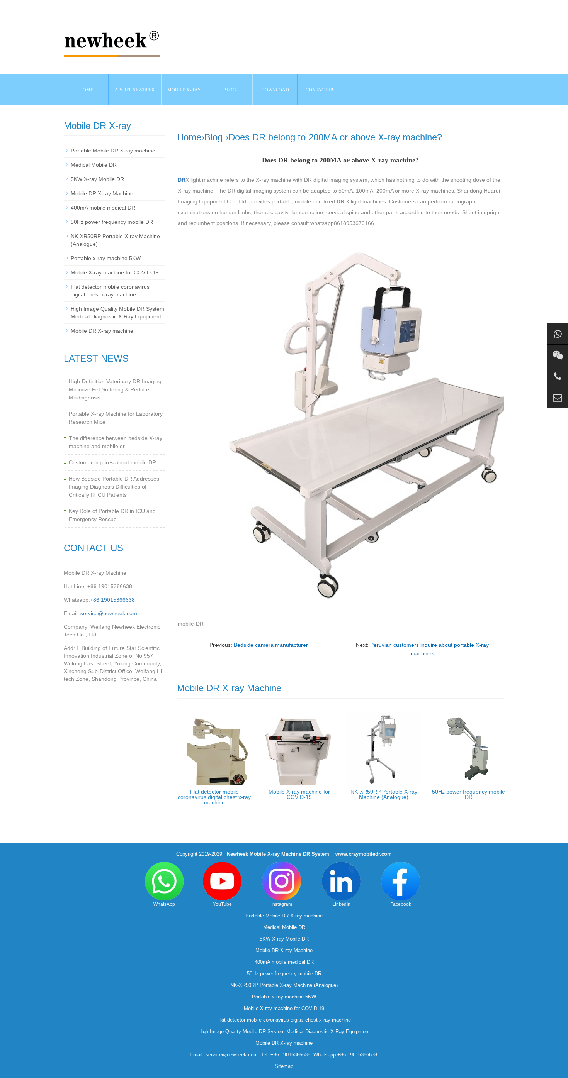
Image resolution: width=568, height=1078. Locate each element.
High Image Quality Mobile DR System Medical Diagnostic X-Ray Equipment (284, 1031)
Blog (213, 137)
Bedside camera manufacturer (271, 645)
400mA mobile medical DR (103, 208)
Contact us (320, 90)
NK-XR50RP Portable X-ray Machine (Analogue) (383, 794)
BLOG (229, 90)
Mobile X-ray (184, 90)
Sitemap (284, 1066)
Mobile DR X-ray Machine (102, 193)
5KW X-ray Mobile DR (97, 179)
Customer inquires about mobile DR (112, 462)
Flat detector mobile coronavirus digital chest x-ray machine (214, 797)
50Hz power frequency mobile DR (468, 794)
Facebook (400, 904)
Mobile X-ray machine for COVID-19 (299, 794)
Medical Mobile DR (94, 165)
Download (275, 90)
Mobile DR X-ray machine (102, 331)
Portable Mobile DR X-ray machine (113, 150)
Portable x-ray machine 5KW (106, 258)
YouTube (222, 904)
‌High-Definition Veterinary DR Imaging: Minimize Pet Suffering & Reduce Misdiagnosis (116, 389)
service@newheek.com (108, 613)
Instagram (281, 904)
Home (86, 90)
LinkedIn (341, 904)
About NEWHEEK (135, 90)
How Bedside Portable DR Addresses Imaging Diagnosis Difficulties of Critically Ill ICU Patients (114, 487)
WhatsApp (164, 904)
